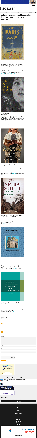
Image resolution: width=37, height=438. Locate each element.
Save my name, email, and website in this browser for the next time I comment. (11, 354)
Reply (2, 323)
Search (30, 12)
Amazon (12, 311)
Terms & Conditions (18, 413)
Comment (2, 336)
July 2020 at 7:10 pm (3, 318)
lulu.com (14, 268)
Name (2, 345)
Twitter (19, 424)
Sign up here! (18, 401)
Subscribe (18, 12)
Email (2, 348)
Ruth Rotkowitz (3, 317)
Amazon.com (3, 73)
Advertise (18, 411)
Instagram (19, 422)
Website (2, 351)
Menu (6, 12)
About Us (18, 407)
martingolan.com (14, 124)
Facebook (19, 421)
